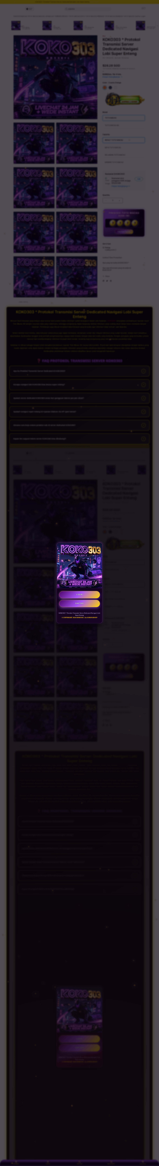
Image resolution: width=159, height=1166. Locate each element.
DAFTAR (79, 603)
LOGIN (79, 594)
